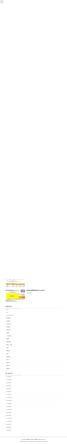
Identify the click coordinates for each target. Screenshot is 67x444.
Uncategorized (9, 315)
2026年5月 (8, 376)
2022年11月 (9, 418)
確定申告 (9, 335)
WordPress (27, 441)
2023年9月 (8, 412)
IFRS (7, 309)
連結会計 (8, 368)
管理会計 (8, 350)
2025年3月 (8, 391)
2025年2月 (8, 394)
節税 (7, 353)
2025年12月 (9, 379)
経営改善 (8, 356)
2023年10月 (9, 409)
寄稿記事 (8, 330)
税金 (7, 347)
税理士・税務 (9, 344)
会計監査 (8, 321)
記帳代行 (8, 362)
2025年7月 (8, 385)
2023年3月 (8, 415)
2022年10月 (9, 421)
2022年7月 (8, 430)
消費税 (7, 338)
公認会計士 (8, 324)
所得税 (7, 332)
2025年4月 (8, 388)
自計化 (7, 359)
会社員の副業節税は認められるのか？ (36, 290)
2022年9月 (8, 424)
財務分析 (8, 365)
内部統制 (8, 327)
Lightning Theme (33, 441)
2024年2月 (8, 406)
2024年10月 (9, 400)
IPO (7, 312)
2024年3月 (8, 403)
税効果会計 (8, 341)
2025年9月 (8, 382)
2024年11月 (9, 397)
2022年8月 (8, 427)
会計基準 (8, 318)
